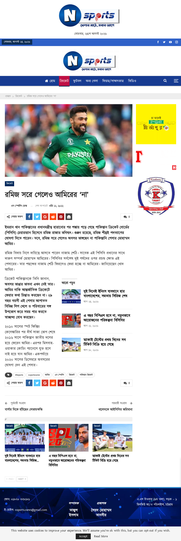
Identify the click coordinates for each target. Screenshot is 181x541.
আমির (47, 375)
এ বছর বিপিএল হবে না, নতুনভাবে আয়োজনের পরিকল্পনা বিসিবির (107, 318)
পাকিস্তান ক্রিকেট (86, 375)
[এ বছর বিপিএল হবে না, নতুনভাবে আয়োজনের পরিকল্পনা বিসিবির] (71, 321)
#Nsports (19, 375)
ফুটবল (77, 81)
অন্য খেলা (92, 81)
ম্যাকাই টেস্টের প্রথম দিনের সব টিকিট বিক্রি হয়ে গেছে (105, 342)
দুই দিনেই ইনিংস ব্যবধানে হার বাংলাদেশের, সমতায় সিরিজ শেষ (105, 294)
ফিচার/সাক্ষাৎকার (113, 81)
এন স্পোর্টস (59, 375)
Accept (83, 536)
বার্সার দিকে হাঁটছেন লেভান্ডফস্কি (24, 409)
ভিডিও (132, 81)
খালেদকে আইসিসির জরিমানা (115, 409)
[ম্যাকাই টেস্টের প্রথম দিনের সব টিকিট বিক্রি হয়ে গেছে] (71, 345)
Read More (101, 536)
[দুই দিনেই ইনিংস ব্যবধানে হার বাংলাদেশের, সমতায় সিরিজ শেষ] (71, 296)
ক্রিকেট (64, 81)
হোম (52, 81)
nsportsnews (34, 375)
